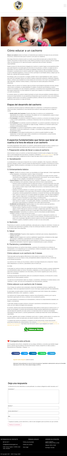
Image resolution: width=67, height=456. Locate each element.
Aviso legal (25, 447)
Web (9, 416)
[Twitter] (45, 454)
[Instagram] (51, 454)
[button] (65, 5)
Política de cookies (27, 444)
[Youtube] (48, 454)
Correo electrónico (13, 411)
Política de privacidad (28, 442)
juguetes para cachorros (47, 154)
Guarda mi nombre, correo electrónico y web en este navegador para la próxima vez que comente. (33, 421)
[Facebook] (42, 454)
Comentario (11, 389)
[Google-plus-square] (54, 454)
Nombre (10, 405)
